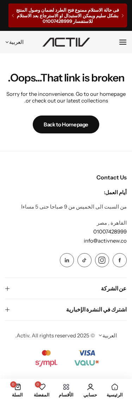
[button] (123, 16)
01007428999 (110, 231)
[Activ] (66, 42)
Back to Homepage (66, 124)
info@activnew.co (105, 240)
